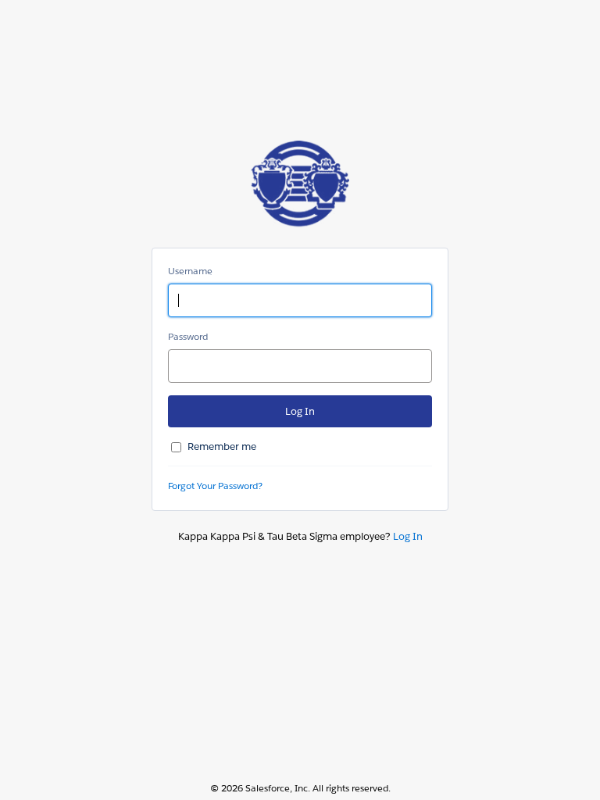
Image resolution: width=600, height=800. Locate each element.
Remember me (222, 446)
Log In (408, 536)
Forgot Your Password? (215, 485)
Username (190, 270)
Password (188, 336)
